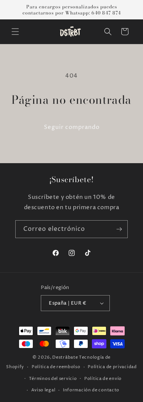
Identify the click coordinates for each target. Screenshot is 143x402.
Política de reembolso (56, 367)
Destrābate (65, 357)
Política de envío (103, 378)
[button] (15, 31)
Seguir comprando (72, 127)
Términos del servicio (53, 378)
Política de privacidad (112, 367)
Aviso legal (43, 390)
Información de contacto (91, 390)
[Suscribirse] (119, 229)
